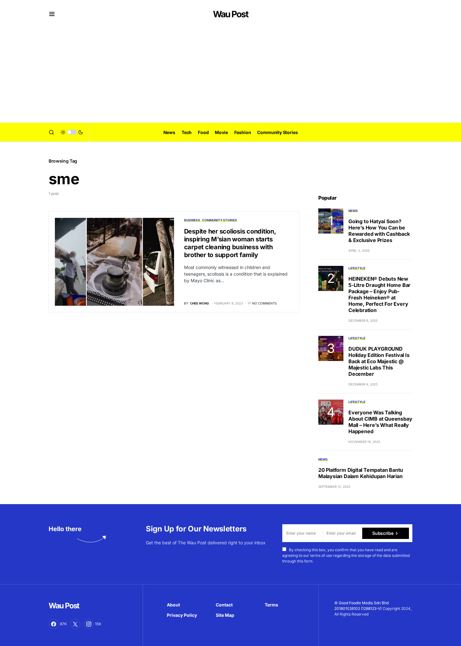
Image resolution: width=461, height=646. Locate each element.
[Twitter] (75, 624)
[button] (52, 14)
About (173, 604)
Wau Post (230, 14)
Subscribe (382, 533)
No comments (264, 303)
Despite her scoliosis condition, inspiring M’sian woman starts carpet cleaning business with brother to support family (230, 243)
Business (192, 220)
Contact (224, 604)
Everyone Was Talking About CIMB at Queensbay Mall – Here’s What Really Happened (380, 421)
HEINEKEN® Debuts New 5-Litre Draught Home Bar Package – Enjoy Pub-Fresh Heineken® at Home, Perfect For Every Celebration (379, 294)
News (353, 211)
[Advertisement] (230, 75)
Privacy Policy (182, 615)
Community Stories (219, 220)
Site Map (225, 615)
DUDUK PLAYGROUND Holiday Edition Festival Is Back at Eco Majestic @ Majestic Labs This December (379, 361)
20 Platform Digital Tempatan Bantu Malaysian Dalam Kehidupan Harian (360, 473)
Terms (271, 604)
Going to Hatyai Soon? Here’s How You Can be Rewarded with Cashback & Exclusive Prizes (379, 230)
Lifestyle (356, 268)
